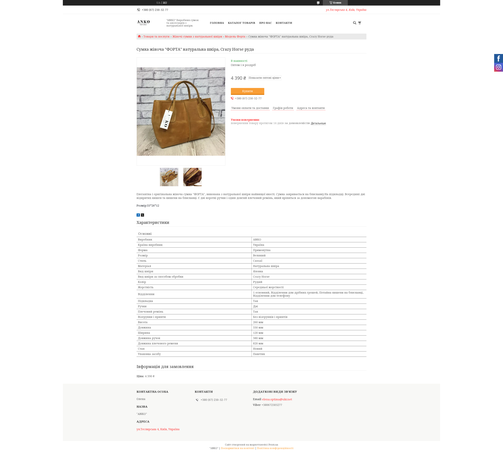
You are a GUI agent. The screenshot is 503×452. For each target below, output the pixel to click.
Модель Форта (235, 36)
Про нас (265, 23)
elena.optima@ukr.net (277, 399)
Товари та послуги (156, 36)
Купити (247, 91)
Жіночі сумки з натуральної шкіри (197, 36)
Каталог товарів (241, 23)
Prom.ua (273, 444)
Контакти (284, 23)
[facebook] (138, 215)
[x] (142, 215)
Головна (217, 23)
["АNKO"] (150, 23)
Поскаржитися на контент (237, 448)
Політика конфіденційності (275, 448)
